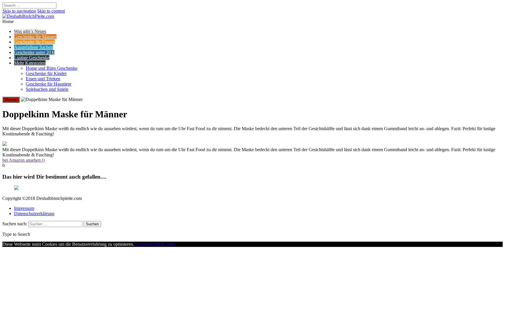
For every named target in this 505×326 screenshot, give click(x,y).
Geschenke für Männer (35, 36)
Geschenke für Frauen (34, 41)
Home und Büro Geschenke (51, 68)
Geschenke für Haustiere (48, 83)
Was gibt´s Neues (30, 31)
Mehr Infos (165, 244)
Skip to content (51, 10)
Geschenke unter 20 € (34, 52)
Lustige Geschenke (31, 57)
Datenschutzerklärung (34, 213)
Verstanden (144, 244)
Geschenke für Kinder (46, 73)
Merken (11, 99)
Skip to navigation (19, 10)
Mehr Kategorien (30, 62)
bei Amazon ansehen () (23, 160)
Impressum (24, 208)
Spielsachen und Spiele (47, 89)
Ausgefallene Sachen (33, 47)
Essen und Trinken (43, 78)
